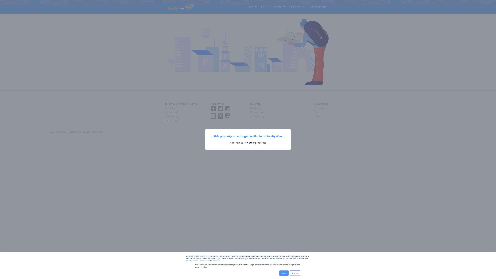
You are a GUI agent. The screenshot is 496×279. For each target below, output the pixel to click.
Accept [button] (284, 273)
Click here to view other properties (248, 143)
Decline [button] (295, 273)
